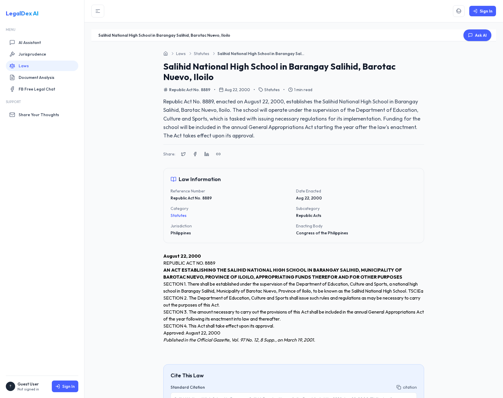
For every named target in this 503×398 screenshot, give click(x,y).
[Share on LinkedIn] (206, 154)
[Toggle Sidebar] (97, 11)
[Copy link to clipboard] (218, 154)
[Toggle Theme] (459, 11)
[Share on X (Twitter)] (183, 154)
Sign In (68, 386)
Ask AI (481, 35)
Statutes (179, 215)
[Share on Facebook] (195, 154)
